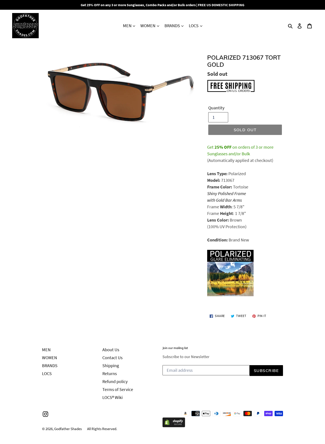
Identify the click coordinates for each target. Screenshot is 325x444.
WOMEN (148, 25)
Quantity (216, 107)
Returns (109, 373)
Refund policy (115, 381)
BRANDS (172, 25)
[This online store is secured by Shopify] (173, 425)
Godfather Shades (68, 428)
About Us (110, 349)
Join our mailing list (175, 348)
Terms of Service (117, 389)
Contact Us (112, 357)
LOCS (194, 25)
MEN (127, 25)
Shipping (110, 365)
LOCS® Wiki (112, 397)
